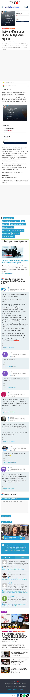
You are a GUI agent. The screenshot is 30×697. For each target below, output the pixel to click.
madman (10, 560)
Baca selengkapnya (7, 273)
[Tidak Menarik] (3, 345)
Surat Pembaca (11, 28)
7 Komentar (19, 42)
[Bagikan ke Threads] (27, 695)
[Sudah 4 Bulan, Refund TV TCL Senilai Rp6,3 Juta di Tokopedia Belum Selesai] (5, 651)
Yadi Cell (10, 583)
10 (20, 664)
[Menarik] (3, 343)
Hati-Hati (4, 631)
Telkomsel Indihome (8, 236)
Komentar (8, 557)
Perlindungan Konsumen (11, 685)
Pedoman (24, 683)
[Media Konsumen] (12, 7)
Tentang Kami (22, 685)
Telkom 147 (19, 47)
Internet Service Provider (7, 45)
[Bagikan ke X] (21, 695)
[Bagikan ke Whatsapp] (24, 695)
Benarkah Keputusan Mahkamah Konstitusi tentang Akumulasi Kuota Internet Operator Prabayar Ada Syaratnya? (19, 661)
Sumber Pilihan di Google (10, 86)
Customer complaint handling (15, 43)
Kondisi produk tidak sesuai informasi (13, 230)
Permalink (12, 291)
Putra (9, 573)
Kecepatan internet (16, 45)
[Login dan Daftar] (27, 7)
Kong (14, 42)
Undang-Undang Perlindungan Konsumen (15, 550)
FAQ (17, 685)
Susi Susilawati (11, 596)
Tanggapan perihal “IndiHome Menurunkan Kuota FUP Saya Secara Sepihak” (15, 262)
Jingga (13, 641)
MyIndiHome (14, 47)
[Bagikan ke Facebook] (18, 695)
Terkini (23, 557)
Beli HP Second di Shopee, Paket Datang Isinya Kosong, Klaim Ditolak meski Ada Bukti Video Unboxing (14, 591)
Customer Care (5, 43)
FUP (22, 43)
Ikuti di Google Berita (9, 82)
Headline (10, 631)
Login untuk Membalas (8, 347)
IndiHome (25, 43)
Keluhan (4, 28)
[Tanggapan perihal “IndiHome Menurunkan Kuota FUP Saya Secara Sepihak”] (12, 247)
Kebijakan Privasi (17, 683)
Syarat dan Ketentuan (9, 683)
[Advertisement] (15, 65)
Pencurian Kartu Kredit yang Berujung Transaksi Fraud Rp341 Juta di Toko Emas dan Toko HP (19, 670)
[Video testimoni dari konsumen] (15, 532)
